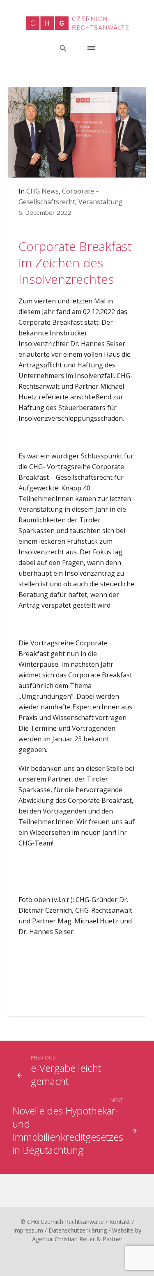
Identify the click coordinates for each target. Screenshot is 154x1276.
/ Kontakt (118, 1222)
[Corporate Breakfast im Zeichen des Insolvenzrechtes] (77, 131)
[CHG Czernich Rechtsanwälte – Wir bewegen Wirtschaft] (77, 23)
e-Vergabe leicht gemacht (66, 1074)
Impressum (28, 1230)
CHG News (42, 191)
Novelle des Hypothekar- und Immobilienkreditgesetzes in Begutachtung (67, 1130)
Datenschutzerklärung (77, 1230)
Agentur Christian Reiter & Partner (77, 1239)
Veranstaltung (100, 201)
